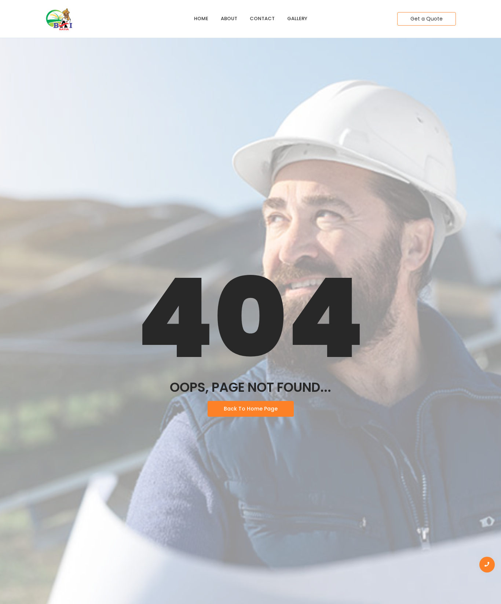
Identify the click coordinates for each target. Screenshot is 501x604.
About (229, 18)
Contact (262, 18)
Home (201, 18)
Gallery (297, 18)
